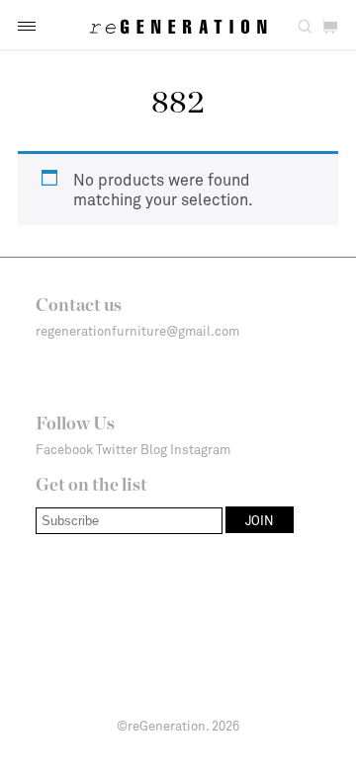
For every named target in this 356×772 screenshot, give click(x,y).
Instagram (200, 449)
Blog (153, 449)
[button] (26, 26)
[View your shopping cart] (329, 27)
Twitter (116, 449)
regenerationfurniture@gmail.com (137, 331)
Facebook (64, 449)
